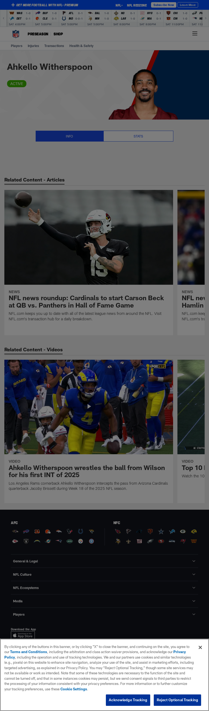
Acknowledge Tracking (128, 700)
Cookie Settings (73, 689)
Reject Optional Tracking (177, 700)
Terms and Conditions (28, 652)
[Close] (200, 647)
